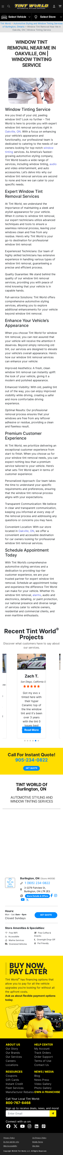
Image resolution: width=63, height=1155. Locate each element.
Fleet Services (15, 1088)
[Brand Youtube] (23, 899)
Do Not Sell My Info (11, 1142)
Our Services (14, 1056)
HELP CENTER (43, 1044)
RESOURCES (14, 1071)
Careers (11, 1060)
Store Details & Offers (37, 896)
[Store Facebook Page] (52, 895)
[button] (3, 6)
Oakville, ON (13, 131)
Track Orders (42, 1052)
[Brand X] (27, 899)
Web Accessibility (10, 1146)
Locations (12, 1065)
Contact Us (41, 1065)
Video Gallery (42, 1084)
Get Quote (31, 768)
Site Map (35, 1146)
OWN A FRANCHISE (47, 1092)
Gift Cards (12, 1079)
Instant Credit (14, 1084)
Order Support (43, 1056)
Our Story (12, 1048)
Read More (31, 730)
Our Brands (13, 1052)
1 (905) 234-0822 (37, 883)
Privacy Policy (9, 1138)
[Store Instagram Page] (55, 895)
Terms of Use (42, 1060)
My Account (42, 1048)
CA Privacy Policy (39, 1138)
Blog (37, 1075)
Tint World (5, 23)
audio (53, 164)
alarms (37, 595)
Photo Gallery (43, 1088)
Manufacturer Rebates (20, 1092)
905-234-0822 (31, 760)
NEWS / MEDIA (44, 1071)
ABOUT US (13, 1044)
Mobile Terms (37, 1142)
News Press (41, 1079)
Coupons (11, 1075)
